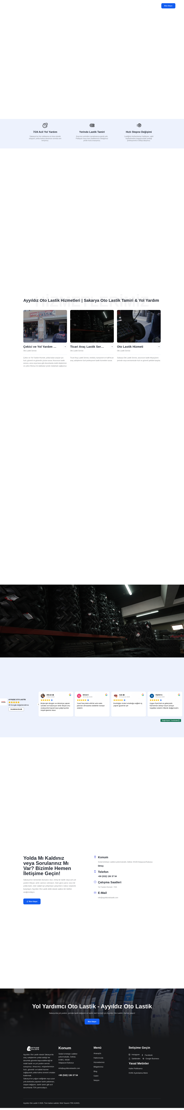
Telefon (103, 871)
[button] (182, 704)
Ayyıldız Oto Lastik (30, 1103)
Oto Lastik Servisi (30, 351)
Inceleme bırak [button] (16, 709)
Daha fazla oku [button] (46, 713)
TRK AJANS (74, 1103)
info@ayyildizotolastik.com (108, 898)
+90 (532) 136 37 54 (68, 1075)
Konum (103, 857)
